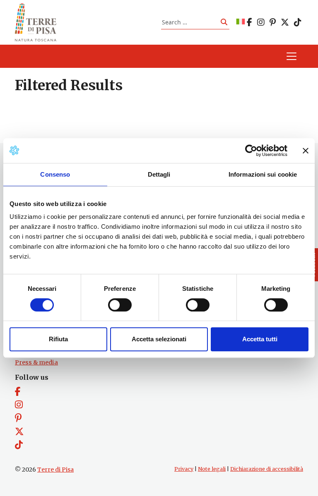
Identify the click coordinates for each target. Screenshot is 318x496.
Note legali (212, 469)
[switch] (120, 304)
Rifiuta (58, 339)
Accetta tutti (259, 339)
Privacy (183, 469)
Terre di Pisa (55, 469)
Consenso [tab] (55, 174)
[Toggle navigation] (291, 56)
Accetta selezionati (159, 339)
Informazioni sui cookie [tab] (263, 174)
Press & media (36, 362)
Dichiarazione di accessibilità (266, 469)
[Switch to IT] (240, 22)
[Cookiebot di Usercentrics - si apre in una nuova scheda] (251, 150)
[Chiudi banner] (305, 150)
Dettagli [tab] (159, 174)
